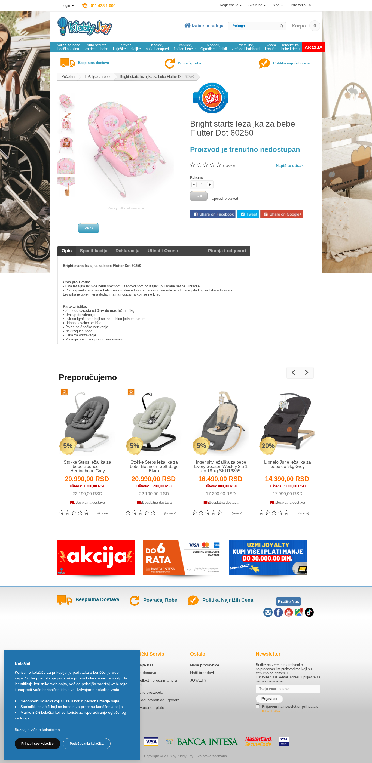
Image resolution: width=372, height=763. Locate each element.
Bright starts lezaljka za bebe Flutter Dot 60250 (157, 77)
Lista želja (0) (300, 5)
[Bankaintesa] (202, 741)
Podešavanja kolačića (87, 744)
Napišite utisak (290, 165)
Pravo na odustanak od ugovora (152, 700)
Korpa (304, 26)
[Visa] (151, 741)
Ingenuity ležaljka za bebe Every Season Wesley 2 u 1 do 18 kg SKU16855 (221, 466)
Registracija (229, 5)
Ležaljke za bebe (98, 77)
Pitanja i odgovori (227, 250)
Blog (275, 5)
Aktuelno (255, 5)
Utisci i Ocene (163, 250)
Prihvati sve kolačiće (37, 744)
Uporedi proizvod (225, 198)
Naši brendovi (202, 672)
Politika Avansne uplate (144, 707)
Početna (68, 77)
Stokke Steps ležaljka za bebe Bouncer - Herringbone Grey (87, 466)
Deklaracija (127, 250)
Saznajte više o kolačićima (37, 729)
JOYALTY (198, 680)
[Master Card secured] (259, 741)
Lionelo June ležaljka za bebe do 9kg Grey (287, 464)
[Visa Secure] (284, 741)
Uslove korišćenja (273, 711)
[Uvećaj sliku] (75, 445)
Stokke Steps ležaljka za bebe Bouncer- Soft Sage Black (154, 466)
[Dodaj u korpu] (99, 444)
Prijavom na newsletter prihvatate (290, 706)
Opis (67, 250)
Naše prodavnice (204, 665)
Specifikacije (93, 250)
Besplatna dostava (140, 672)
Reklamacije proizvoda (143, 692)
